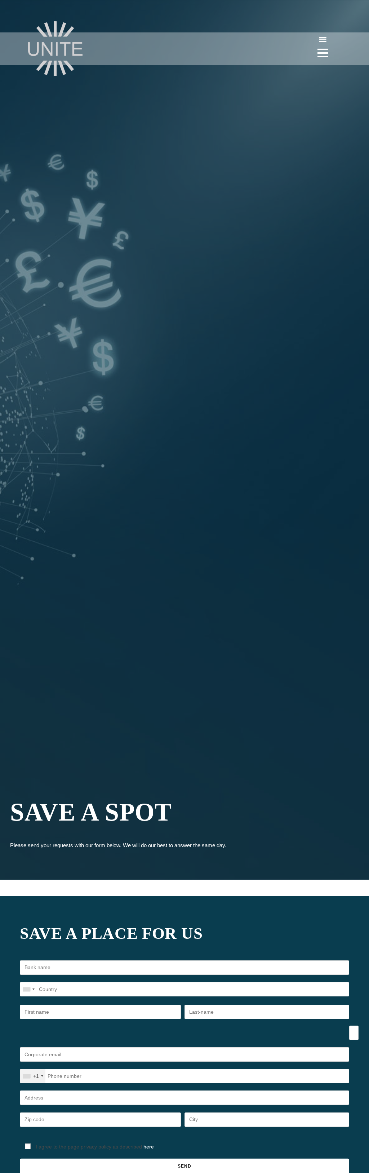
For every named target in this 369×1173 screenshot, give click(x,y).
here (148, 1147)
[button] (323, 38)
